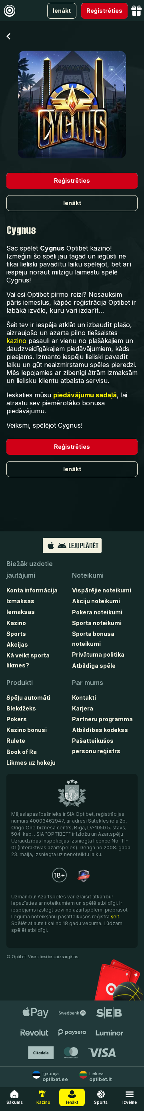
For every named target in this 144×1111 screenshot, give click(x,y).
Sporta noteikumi (97, 623)
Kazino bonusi (26, 729)
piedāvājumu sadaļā (85, 395)
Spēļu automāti (28, 697)
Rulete (15, 740)
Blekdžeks (21, 708)
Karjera (82, 708)
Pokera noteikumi (97, 612)
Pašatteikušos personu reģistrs (96, 745)
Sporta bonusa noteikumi (93, 638)
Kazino (16, 623)
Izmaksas (20, 601)
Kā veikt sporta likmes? (28, 660)
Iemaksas (20, 611)
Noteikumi (88, 575)
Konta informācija (32, 590)
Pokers (16, 719)
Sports (16, 633)
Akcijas (17, 644)
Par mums (87, 683)
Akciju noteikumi (96, 601)
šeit (115, 917)
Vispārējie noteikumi (101, 590)
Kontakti (84, 697)
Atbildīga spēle (94, 665)
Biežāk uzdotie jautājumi (29, 569)
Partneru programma (102, 719)
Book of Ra (21, 751)
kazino (16, 341)
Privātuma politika (98, 654)
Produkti (19, 683)
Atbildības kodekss (100, 729)
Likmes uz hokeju (31, 762)
